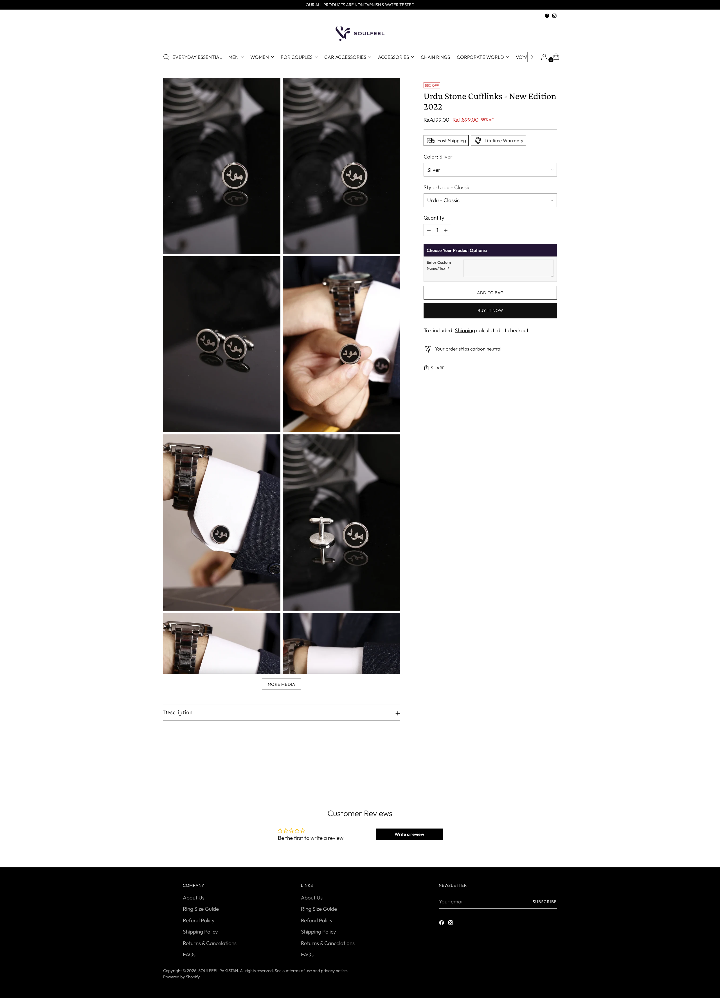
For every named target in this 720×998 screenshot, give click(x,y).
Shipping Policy (200, 931)
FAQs (189, 954)
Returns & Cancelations (210, 943)
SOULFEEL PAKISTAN (218, 970)
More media (281, 684)
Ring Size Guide (201, 908)
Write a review (409, 834)
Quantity (434, 217)
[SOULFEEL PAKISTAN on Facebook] (547, 15)
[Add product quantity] (429, 230)
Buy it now (490, 310)
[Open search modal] (166, 56)
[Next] (532, 56)
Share (438, 368)
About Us (193, 897)
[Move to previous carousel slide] (539, 770)
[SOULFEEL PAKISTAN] (360, 33)
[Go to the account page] (542, 56)
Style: (447, 187)
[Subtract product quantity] (446, 230)
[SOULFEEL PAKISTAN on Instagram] (554, 15)
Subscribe (545, 901)
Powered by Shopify (181, 976)
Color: (438, 156)
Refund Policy (199, 920)
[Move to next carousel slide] (552, 770)
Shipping (465, 330)
